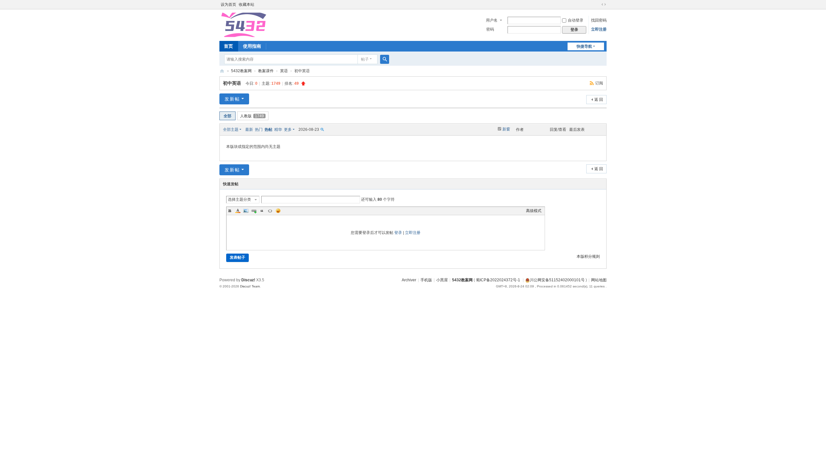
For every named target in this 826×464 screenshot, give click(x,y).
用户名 (492, 20)
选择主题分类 (239, 199)
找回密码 (599, 20)
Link (254, 211)
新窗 (506, 129)
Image (246, 211)
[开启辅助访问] (597, 4)
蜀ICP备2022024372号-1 (498, 280)
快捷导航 (584, 46)
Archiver (409, 280)
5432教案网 (222, 71)
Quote (262, 211)
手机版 (426, 280)
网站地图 (599, 280)
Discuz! (248, 280)
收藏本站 (246, 4)
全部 (227, 116)
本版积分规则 (588, 256)
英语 (284, 71)
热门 (259, 129)
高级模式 (533, 210)
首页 (228, 46)
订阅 (599, 83)
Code (270, 211)
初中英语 (232, 83)
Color (238, 211)
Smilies (278, 211)
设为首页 (228, 4)
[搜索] (384, 59)
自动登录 (575, 20)
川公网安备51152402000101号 (557, 280)
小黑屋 (442, 280)
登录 (398, 232)
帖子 (365, 59)
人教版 (252, 116)
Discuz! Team (250, 286)
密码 (490, 29)
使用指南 (252, 46)
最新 (249, 129)
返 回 (598, 99)
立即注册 (599, 29)
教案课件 (266, 71)
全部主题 (230, 129)
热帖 (268, 129)
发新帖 (232, 99)
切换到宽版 (604, 4)
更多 (288, 129)
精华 (278, 129)
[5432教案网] (243, 24)
